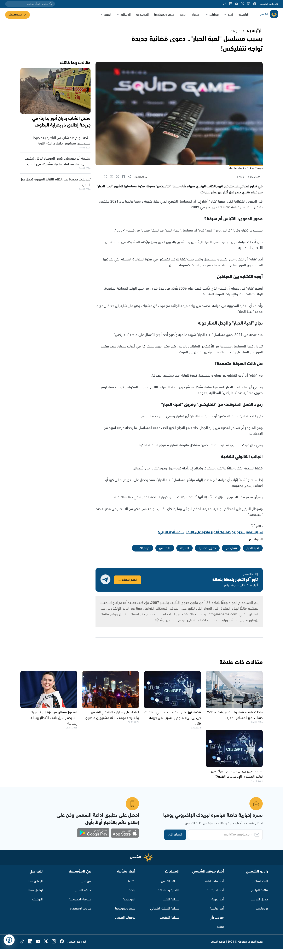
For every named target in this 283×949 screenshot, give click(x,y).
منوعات (235, 31)
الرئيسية (243, 14)
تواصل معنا (35, 890)
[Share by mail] (113, 176)
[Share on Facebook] (125, 176)
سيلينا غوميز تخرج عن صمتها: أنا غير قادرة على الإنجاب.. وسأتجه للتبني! (210, 532)
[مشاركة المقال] (131, 177)
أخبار (230, 14)
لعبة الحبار (253, 548)
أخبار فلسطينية (214, 881)
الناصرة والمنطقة (168, 890)
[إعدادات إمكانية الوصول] (9, 940)
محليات (214, 14)
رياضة (183, 14)
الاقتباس (164, 548)
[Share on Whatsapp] (107, 176)
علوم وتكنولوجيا (164, 14)
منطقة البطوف (169, 917)
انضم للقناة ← (127, 580)
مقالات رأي (217, 917)
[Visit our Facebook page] (254, 4)
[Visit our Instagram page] (248, 4)
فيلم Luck (142, 548)
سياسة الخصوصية (80, 899)
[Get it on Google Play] (93, 833)
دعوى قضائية (207, 548)
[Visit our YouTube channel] (236, 4)
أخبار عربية (218, 899)
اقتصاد (196, 14)
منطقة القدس (170, 881)
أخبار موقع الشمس (208, 871)
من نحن (86, 881)
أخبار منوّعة (126, 871)
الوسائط (126, 14)
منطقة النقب (171, 899)
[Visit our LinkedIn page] (230, 4)
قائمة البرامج (259, 890)
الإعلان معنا (35, 881)
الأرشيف (37, 899)
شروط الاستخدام (80, 908)
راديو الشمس (257, 871)
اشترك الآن (175, 834)
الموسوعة (142, 14)
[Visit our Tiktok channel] (224, 4)
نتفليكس (231, 548)
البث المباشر (15, 15)
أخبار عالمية (217, 908)
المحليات (172, 871)
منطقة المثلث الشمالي (164, 908)
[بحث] (51, 3)
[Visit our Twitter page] (242, 4)
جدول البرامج (260, 899)
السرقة (184, 548)
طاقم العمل (83, 890)
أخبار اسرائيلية (215, 890)
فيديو (220, 926)
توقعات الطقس (125, 917)
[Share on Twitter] (119, 176)
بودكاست (262, 908)
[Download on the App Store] (124, 833)
